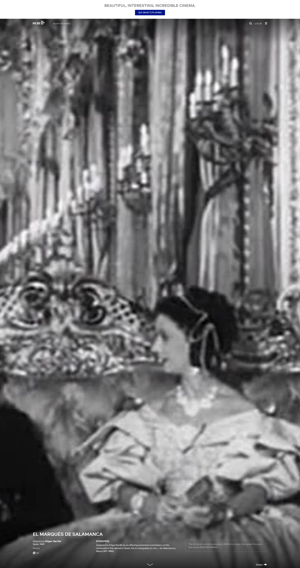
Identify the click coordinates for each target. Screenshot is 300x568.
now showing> (209, 547)
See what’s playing (150, 12)
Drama (36, 548)
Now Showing (62, 23)
